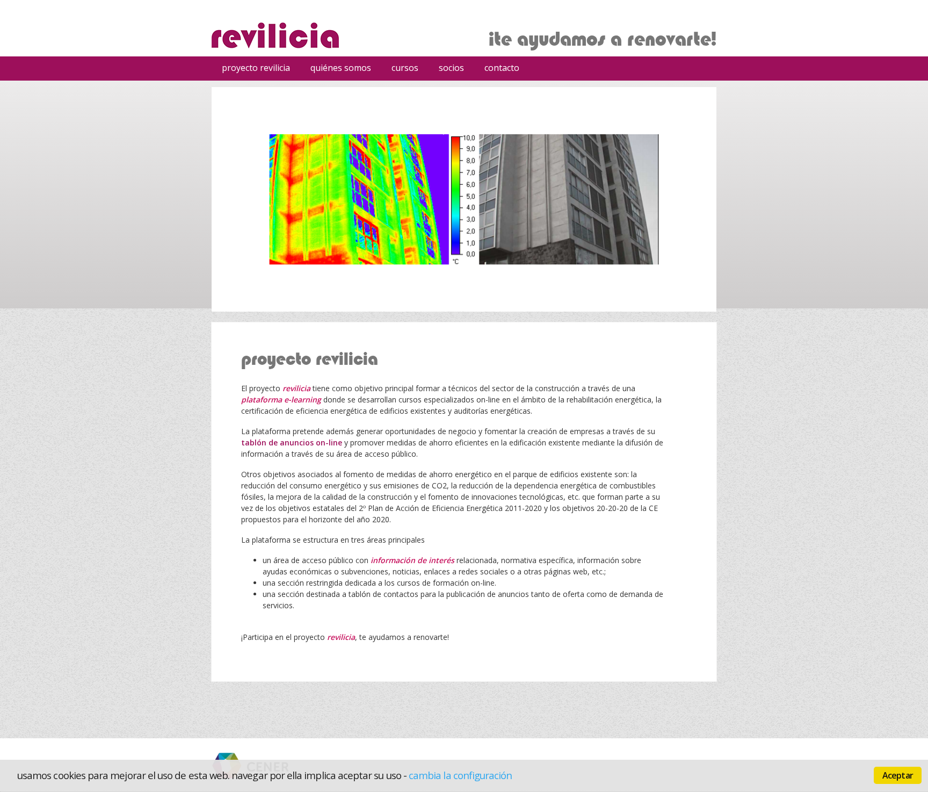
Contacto (501, 68)
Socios (451, 68)
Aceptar (897, 775)
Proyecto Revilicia (256, 68)
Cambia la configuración (460, 775)
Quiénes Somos (340, 68)
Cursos (401, 69)
